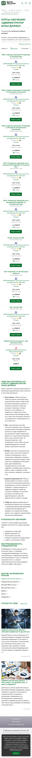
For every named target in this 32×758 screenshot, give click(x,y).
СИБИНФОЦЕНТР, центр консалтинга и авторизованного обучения (16, 64)
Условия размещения (16, 724)
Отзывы (16, 69)
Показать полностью (25, 44)
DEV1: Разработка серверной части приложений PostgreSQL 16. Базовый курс (16, 165)
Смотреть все (23, 603)
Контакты (16, 722)
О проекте (16, 719)
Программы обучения (15, 10)
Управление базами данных (12, 12)
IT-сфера (26, 10)
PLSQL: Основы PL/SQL (16, 238)
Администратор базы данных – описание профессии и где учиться (15, 631)
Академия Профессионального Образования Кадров (16, 350)
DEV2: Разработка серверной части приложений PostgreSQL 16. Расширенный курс (16, 202)
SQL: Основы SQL (16, 307)
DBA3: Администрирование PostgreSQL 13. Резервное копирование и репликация (16, 127)
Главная (3, 10)
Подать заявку (16, 84)
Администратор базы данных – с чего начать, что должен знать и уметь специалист (14, 682)
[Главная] (8, 3)
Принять (16, 753)
